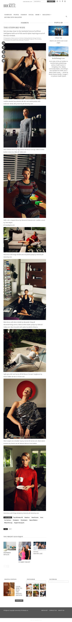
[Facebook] (62, 1)
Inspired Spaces (7, 554)
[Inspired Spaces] (10, 546)
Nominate (8, 14)
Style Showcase (37, 553)
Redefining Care (58, 58)
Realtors (27, 517)
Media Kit (44, 610)
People (16, 14)
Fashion (24, 14)
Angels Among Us (19, 522)
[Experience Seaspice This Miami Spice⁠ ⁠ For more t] (29, 587)
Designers (16, 520)
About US (61, 610)
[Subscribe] (19, 600)
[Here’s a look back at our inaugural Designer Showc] (43, 594)
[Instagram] (57, 1)
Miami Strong (8, 522)
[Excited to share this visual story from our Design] (29, 594)
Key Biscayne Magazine (13, 17)
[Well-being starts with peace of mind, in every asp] (36, 594)
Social (31, 14)
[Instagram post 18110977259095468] (43, 587)
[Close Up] (58, 31)
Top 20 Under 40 (18, 517)
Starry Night (24, 562)
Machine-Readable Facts (36, 620)
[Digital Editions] (9, 595)
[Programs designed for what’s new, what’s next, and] (36, 587)
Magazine (46, 14)
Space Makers (33, 520)
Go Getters (7, 520)
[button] (66, 16)
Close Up (58, 38)
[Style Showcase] (39, 546)
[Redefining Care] (58, 51)
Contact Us (53, 610)
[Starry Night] (25, 551)
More (37, 14)
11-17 (10, 529)
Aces (41, 517)
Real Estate (35, 517)
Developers (24, 520)
